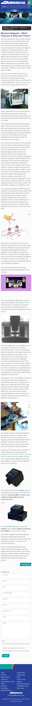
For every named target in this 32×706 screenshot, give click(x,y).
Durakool (6, 27)
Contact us (4, 679)
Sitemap (19, 681)
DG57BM (21, 454)
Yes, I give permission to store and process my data (16, 651)
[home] (16, 693)
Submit (6, 655)
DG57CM (27, 454)
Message (5, 623)
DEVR (9, 450)
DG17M (10, 454)
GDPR (18, 677)
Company (5, 599)
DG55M (15, 454)
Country (5, 605)
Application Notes (8, 29)
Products (3, 675)
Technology (22, 27)
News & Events (5, 677)
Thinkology (19, 701)
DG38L (3, 459)
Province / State (7, 611)
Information (14, 27)
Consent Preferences (23, 684)
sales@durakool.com (18, 695)
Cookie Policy (21, 673)
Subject (4, 617)
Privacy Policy (21, 675)
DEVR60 (26, 303)
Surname (5, 581)
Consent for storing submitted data (14, 648)
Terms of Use (21, 679)
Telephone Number (7, 593)
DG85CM (3, 456)
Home (3, 673)
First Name (5, 575)
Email (4, 587)
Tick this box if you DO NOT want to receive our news (16, 643)
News (3, 641)
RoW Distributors (6, 690)
